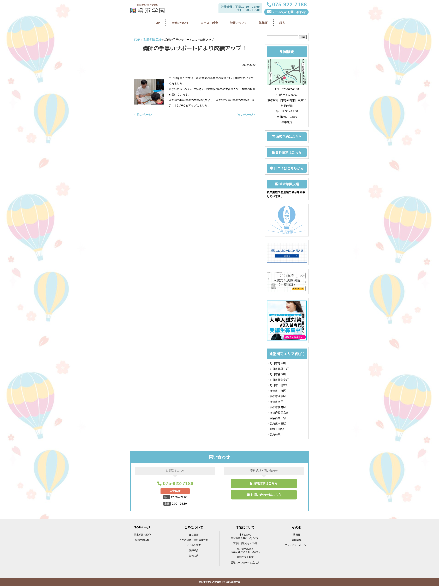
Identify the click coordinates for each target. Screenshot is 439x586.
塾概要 (296, 534)
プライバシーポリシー (297, 545)
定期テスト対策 (245, 557)
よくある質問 (194, 545)
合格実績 (194, 534)
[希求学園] (147, 10)
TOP (137, 39)
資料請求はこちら (288, 152)
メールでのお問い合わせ (289, 12)
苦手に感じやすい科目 (245, 543)
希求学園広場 (152, 39)
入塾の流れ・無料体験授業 (193, 540)
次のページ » (247, 114)
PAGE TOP (426, 565)
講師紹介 (194, 550)
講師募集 (296, 540)
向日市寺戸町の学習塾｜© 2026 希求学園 (219, 582)
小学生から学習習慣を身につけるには (245, 536)
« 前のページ (143, 114)
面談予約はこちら (288, 136)
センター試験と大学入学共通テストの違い (245, 550)
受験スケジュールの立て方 (245, 562)
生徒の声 (194, 555)
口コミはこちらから (288, 168)
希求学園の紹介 (142, 534)
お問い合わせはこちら (266, 494)
